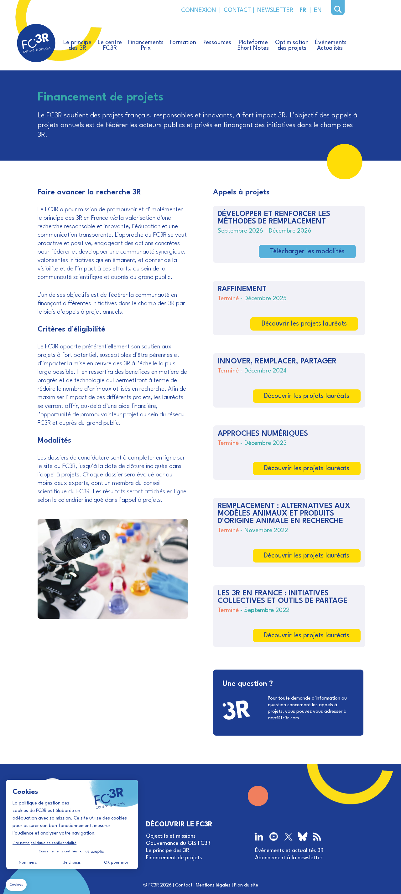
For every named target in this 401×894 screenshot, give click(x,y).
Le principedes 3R (77, 45)
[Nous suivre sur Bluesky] (303, 837)
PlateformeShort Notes (253, 45)
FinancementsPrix (146, 45)
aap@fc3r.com (283, 718)
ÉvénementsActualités (330, 45)
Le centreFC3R (110, 45)
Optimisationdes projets (292, 45)
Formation (183, 42)
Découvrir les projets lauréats (304, 324)
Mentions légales (213, 885)
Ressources (216, 42)
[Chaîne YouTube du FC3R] (273, 837)
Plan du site (246, 885)
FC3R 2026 (160, 885)
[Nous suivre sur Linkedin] (259, 837)
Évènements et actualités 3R (289, 850)
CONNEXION (198, 10)
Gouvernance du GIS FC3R (178, 843)
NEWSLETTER (273, 10)
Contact (183, 885)
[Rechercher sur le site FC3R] (337, 9)
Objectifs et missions (170, 836)
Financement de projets (174, 858)
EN (318, 10)
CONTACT (237, 10)
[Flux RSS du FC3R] (316, 837)
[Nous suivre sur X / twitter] (288, 837)
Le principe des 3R (167, 850)
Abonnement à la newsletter (288, 858)
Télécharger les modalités (307, 251)
